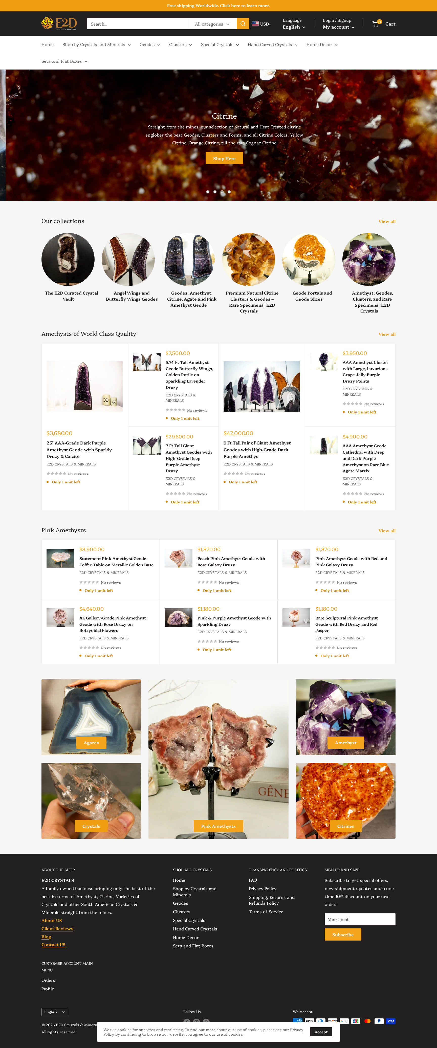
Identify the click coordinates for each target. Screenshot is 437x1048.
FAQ (253, 880)
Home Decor (319, 44)
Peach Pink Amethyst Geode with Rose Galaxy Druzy (231, 561)
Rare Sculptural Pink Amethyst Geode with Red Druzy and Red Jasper (346, 624)
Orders (48, 980)
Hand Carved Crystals (270, 44)
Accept (321, 1031)
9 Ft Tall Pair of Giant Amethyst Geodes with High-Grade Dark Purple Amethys (257, 449)
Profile (47, 988)
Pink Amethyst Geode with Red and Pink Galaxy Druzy (351, 561)
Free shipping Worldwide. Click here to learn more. (218, 5)
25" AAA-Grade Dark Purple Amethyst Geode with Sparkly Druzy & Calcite (79, 449)
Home (47, 44)
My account (337, 27)
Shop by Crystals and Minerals (93, 44)
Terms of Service (266, 911)
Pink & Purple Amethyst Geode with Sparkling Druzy (234, 621)
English (50, 1011)
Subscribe (343, 934)
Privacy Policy (262, 888)
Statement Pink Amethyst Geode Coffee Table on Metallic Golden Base (116, 561)
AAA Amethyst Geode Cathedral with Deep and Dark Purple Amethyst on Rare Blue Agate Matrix (366, 458)
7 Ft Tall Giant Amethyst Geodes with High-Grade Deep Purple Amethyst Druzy (189, 458)
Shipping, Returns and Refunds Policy (272, 900)
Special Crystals (217, 44)
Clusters (178, 44)
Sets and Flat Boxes (61, 61)
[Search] (243, 23)
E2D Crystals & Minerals (71, 463)
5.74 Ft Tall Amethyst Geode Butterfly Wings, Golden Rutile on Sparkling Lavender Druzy (189, 374)
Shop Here (218, 158)
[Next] (395, 268)
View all (388, 221)
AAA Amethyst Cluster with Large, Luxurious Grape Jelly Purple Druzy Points (365, 371)
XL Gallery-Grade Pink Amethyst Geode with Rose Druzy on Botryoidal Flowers (112, 624)
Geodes (147, 44)
